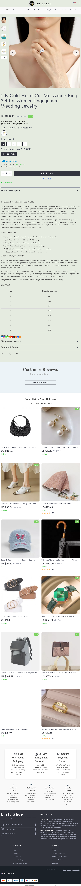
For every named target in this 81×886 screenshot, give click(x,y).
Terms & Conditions (20, 863)
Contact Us (17, 856)
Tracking (55, 863)
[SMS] (8, 337)
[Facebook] (18, 337)
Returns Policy (57, 860)
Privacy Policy (18, 860)
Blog (14, 850)
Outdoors (28, 10)
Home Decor (38, 10)
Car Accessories (18, 10)
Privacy (69, 870)
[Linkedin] (2, 337)
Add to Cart (47, 173)
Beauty (64, 10)
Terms (64, 870)
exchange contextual (29, 885)
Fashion (57, 10)
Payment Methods (58, 853)
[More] (20, 337)
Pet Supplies (48, 10)
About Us (16, 853)
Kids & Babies (73, 10)
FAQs (54, 850)
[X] (14, 337)
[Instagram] (4, 337)
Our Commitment (46, 830)
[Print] (10, 337)
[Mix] (16, 337)
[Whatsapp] (6, 337)
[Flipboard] (12, 337)
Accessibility (76, 870)
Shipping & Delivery (59, 856)
